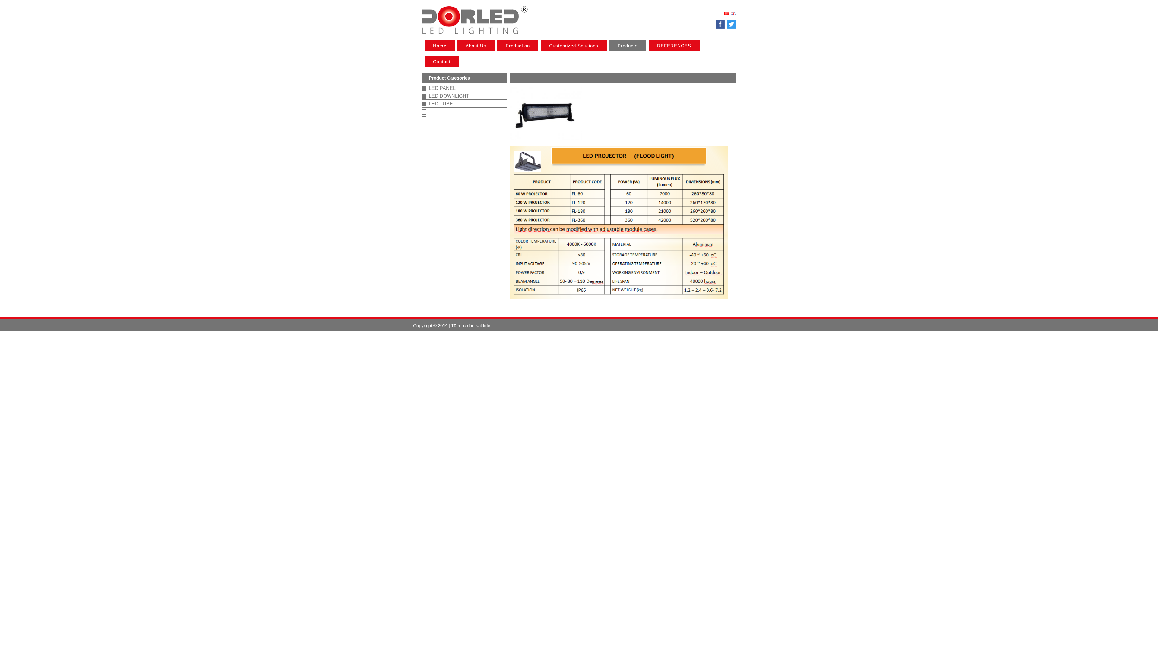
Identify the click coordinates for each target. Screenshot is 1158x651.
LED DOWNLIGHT (449, 96)
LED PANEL (442, 88)
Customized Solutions (573, 45)
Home (439, 45)
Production (518, 45)
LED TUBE (441, 103)
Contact (442, 61)
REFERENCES (674, 45)
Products (628, 45)
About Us (476, 45)
